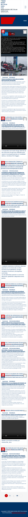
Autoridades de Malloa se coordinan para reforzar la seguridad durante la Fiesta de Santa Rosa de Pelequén (13, 292)
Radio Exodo (5, 77)
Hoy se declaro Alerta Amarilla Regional (14, 414)
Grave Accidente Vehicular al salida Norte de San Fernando (13, 79)
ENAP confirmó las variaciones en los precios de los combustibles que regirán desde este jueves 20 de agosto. (14, 323)
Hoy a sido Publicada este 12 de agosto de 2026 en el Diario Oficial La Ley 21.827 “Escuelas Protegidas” (13, 456)
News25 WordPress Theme (19, 512)
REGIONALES (12, 77)
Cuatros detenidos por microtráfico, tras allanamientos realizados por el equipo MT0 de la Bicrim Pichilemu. (13, 125)
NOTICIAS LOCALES (13, 170)
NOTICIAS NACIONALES (14, 321)
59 (17, 495)
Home (25, 20)
